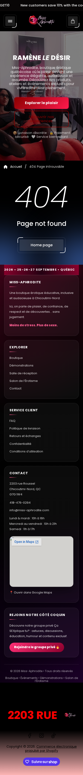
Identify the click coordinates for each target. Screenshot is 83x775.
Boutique (16, 358)
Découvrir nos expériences (41, 119)
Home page (42, 245)
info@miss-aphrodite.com (29, 510)
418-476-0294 (20, 502)
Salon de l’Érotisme (23, 381)
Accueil (16, 167)
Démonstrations (21, 365)
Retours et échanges (25, 436)
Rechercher (15, 696)
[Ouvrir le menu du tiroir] (10, 21)
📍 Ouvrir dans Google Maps (30, 592)
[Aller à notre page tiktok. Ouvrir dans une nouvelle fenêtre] (53, 735)
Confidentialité (20, 444)
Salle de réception (23, 373)
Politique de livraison (24, 428)
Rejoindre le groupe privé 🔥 (36, 647)
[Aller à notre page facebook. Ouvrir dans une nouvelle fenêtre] (29, 735)
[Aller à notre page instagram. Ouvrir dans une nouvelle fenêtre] (41, 735)
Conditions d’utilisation (26, 451)
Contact (15, 388)
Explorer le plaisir (41, 102)
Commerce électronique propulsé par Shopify (51, 748)
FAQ (12, 421)
